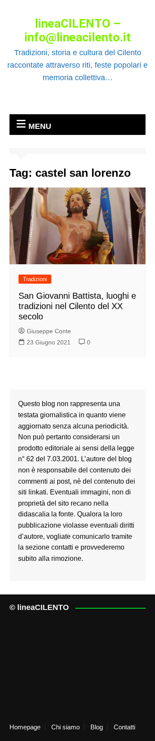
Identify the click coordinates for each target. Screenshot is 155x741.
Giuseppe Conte (49, 331)
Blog (96, 727)
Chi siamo (65, 727)
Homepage (24, 727)
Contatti (124, 727)
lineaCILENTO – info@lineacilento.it (78, 30)
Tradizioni (35, 279)
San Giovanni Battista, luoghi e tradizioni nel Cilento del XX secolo (77, 306)
